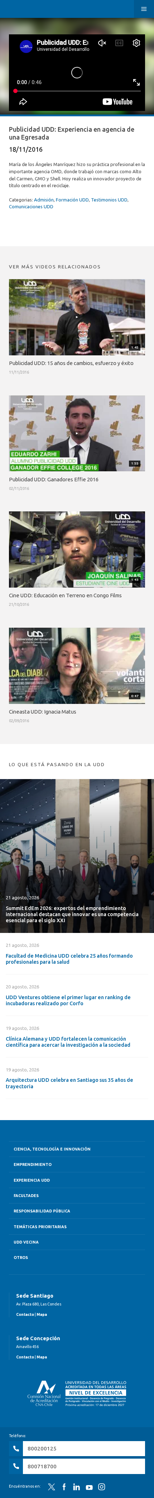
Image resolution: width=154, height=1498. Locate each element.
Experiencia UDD (32, 1180)
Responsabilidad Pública (42, 1211)
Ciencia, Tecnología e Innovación (52, 1149)
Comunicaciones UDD (31, 206)
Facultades (26, 1195)
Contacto (25, 1314)
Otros (21, 1257)
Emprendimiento (33, 1164)
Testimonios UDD (109, 199)
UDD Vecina (26, 1242)
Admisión (44, 199)
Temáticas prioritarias (40, 1227)
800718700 (42, 1466)
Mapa (42, 1314)
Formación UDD (72, 199)
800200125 (42, 1448)
